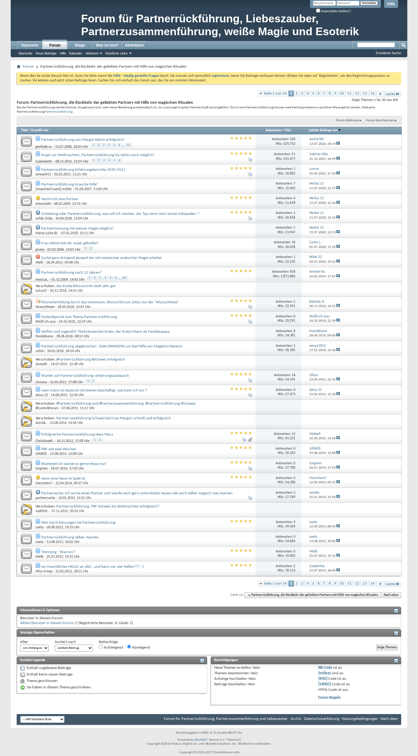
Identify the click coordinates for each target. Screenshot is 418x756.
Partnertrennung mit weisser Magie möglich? (77, 228)
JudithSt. (41, 511)
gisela (39, 250)
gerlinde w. (43, 147)
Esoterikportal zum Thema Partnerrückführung (79, 317)
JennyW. (41, 364)
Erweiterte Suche (388, 53)
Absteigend (140, 647)
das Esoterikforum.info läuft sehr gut (85, 286)
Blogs (80, 45)
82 (124, 278)
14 (372, 93)
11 (349, 93)
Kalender (75, 53)
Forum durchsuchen (380, 120)
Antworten (274, 130)
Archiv (296, 719)
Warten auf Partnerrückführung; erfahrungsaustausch (85, 376)
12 (357, 93)
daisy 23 (41, 395)
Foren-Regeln (329, 698)
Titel (24, 130)
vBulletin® (201, 740)
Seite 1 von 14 (275, 93)
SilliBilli (41, 454)
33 (128, 145)
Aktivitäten (134, 45)
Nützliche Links (116, 53)
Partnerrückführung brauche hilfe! (69, 184)
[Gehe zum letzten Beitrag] (338, 144)
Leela (39, 527)
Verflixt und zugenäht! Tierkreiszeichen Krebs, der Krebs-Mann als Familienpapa (105, 332)
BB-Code (325, 668)
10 (342, 93)
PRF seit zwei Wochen (58, 449)
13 (365, 93)
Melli (39, 262)
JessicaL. (41, 279)
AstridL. (41, 423)
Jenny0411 (43, 174)
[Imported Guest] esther (53, 189)
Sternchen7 (43, 483)
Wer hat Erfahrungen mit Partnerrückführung (78, 523)
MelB (39, 557)
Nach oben (391, 595)
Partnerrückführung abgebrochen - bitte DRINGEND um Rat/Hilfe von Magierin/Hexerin (111, 346)
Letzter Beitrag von (323, 130)
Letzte (390, 94)
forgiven (41, 468)
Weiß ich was (45, 322)
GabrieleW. (43, 161)
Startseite (29, 45)
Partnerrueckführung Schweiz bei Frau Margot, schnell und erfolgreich (113, 418)
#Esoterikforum (46, 408)
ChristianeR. (44, 441)
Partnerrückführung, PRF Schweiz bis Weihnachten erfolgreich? (107, 506)
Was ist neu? (107, 45)
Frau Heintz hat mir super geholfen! (70, 243)
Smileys (324, 673)
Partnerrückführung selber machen (70, 537)
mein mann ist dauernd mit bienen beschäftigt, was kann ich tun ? (94, 390)
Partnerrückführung (59, 112)
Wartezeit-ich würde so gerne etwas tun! (74, 464)
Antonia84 (43, 204)
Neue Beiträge (46, 53)
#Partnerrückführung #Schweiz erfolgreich (90, 359)
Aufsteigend (113, 647)
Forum (55, 45)
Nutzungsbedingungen (360, 719)
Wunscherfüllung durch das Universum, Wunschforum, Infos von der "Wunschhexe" (110, 302)
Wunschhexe (44, 307)
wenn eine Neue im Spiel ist (63, 479)
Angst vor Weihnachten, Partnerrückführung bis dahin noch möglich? (98, 155)
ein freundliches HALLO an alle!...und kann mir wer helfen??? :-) (92, 567)
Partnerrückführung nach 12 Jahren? (71, 273)
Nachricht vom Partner (59, 199)
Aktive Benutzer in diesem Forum (46, 623)
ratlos (39, 351)
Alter (24, 642)
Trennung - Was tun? (58, 552)
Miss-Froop (43, 571)
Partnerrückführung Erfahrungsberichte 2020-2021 (83, 170)
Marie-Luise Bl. (46, 233)
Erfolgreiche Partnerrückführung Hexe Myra (77, 434)
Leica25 (41, 291)
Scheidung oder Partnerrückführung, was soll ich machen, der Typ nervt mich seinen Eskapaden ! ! (120, 214)
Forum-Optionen (347, 120)
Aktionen (92, 53)
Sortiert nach (65, 642)
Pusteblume (44, 336)
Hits (288, 130)
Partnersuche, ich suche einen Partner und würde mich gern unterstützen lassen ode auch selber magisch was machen (137, 493)
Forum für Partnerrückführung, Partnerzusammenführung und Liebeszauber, (226, 719)
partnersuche (45, 498)
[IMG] (322, 679)
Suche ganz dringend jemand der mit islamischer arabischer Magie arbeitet (101, 258)
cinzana (41, 382)
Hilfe (391, 4)
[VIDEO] (324, 684)
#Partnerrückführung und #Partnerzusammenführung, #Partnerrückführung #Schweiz (126, 404)
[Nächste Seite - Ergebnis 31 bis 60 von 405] (380, 94)
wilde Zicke (43, 218)
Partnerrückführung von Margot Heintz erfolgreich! (83, 140)
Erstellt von (39, 130)
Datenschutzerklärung (321, 719)
